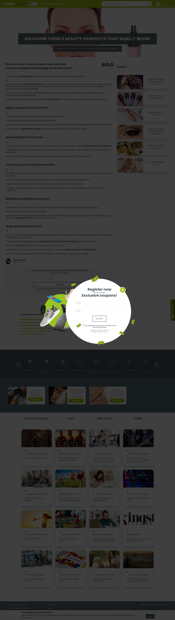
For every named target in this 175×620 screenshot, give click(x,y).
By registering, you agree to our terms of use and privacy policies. (100, 326)
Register (99, 319)
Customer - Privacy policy (99, 332)
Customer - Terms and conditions (99, 330)
